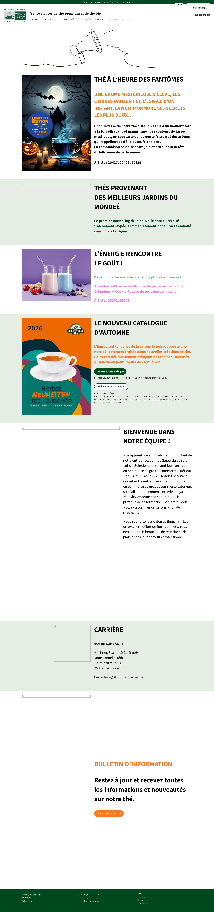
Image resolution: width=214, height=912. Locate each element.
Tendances (112, 19)
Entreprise (34, 19)
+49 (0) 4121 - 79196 (91, 894)
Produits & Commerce (51, 19)
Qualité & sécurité (71, 19)
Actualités (87, 19)
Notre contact (126, 19)
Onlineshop (99, 19)
